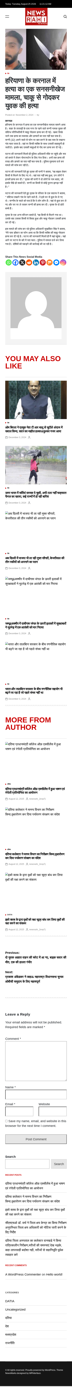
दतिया (9, 784)
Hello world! (54, 1274)
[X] (22, 262)
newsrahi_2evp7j (37, 799)
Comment (13, 1039)
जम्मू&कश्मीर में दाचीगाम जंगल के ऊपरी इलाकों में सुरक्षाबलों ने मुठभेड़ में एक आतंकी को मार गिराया (35, 625)
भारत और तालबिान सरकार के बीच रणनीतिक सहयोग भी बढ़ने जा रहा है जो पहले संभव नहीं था (33, 691)
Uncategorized (15, 1309)
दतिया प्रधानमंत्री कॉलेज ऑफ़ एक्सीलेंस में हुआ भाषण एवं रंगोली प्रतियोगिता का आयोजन (35, 791)
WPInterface (35, 1373)
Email (10, 1104)
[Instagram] (63, 262)
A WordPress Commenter (23, 1274)
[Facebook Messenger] (56, 262)
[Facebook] (15, 262)
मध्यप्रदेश (10, 1334)
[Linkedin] (36, 262)
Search (10, 1156)
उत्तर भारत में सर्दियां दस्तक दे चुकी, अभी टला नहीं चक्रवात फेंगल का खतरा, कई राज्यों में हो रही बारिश (35, 494)
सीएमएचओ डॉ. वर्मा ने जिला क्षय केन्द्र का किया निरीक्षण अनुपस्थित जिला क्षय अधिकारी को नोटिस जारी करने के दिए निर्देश (36, 1227)
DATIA (9, 915)
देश (8, 73)
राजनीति (10, 1343)
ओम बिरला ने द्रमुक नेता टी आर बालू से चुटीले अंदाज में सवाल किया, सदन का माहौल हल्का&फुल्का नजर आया (33, 429)
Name (10, 1087)
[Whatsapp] (9, 262)
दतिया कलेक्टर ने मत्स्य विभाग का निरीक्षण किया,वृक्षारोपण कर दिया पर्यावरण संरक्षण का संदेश (34, 856)
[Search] (65, 16)
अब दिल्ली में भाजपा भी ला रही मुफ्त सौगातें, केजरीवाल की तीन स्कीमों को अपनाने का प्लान (34, 560)
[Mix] (49, 262)
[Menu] (7, 16)
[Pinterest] (43, 262)
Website (44, 1104)
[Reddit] (29, 262)
